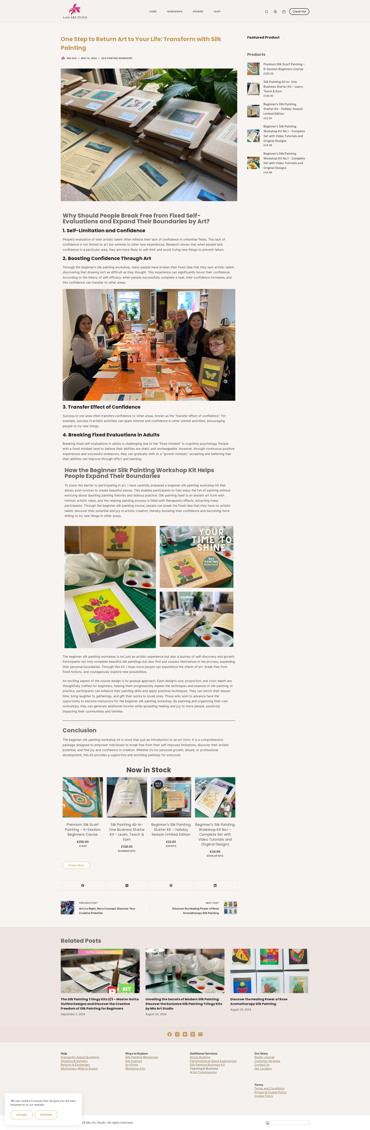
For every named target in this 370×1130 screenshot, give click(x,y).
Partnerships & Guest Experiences (213, 1061)
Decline (46, 1115)
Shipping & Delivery (74, 1061)
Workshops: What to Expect (79, 1068)
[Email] (200, 1034)
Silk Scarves (133, 1061)
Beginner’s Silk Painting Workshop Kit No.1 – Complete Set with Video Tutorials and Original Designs (215, 834)
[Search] (266, 11)
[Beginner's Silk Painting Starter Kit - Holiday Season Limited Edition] (171, 797)
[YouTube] (185, 1034)
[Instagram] (177, 1034)
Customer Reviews (267, 1061)
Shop (217, 11)
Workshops (174, 11)
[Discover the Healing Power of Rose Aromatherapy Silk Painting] (269, 971)
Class (83, 846)
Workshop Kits (135, 1068)
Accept (21, 1115)
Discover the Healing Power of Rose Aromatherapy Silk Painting (258, 1001)
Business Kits (126, 851)
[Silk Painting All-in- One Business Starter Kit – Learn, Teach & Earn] (127, 797)
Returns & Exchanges (75, 1064)
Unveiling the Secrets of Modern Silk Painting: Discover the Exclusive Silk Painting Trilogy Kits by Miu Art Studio (183, 1004)
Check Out (299, 11)
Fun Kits (171, 846)
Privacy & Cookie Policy (270, 1092)
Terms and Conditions (269, 1088)
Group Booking (200, 1057)
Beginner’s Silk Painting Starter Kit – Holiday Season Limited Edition (171, 829)
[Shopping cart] (284, 11)
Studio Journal (264, 1057)
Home (153, 11)
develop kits (215, 855)
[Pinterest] (171, 885)
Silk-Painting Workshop (116, 58)
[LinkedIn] (215, 885)
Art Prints (131, 1064)
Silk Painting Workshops (141, 1057)
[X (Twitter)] (127, 885)
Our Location (263, 1068)
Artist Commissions (203, 1072)
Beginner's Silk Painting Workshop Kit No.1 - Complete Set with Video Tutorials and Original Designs (284, 133)
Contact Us (261, 1064)
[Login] (275, 11)
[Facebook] (83, 885)
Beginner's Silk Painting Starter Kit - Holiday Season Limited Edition (283, 109)
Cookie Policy (263, 1096)
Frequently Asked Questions (80, 1057)
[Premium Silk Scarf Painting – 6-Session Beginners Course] (83, 797)
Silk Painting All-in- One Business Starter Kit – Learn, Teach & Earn (127, 832)
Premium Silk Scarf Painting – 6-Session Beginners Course (83, 829)
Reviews (198, 11)
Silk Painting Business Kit (207, 1064)
